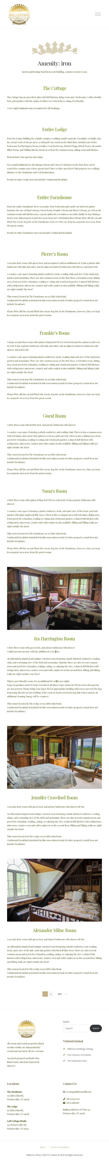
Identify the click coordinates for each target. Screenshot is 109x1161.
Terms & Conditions (60, 1147)
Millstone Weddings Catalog (80, 1049)
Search (66, 1021)
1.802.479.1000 (73, 1098)
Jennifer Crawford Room (54, 797)
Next (60, 994)
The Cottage (54, 88)
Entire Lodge (54, 129)
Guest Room (54, 416)
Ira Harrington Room (54, 638)
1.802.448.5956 (73, 1102)
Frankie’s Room (55, 333)
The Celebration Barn (77, 1060)
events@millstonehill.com (78, 1091)
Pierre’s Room (54, 254)
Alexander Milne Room (54, 930)
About (43, 1147)
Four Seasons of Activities (79, 1055)
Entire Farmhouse (54, 197)
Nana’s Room (54, 491)
